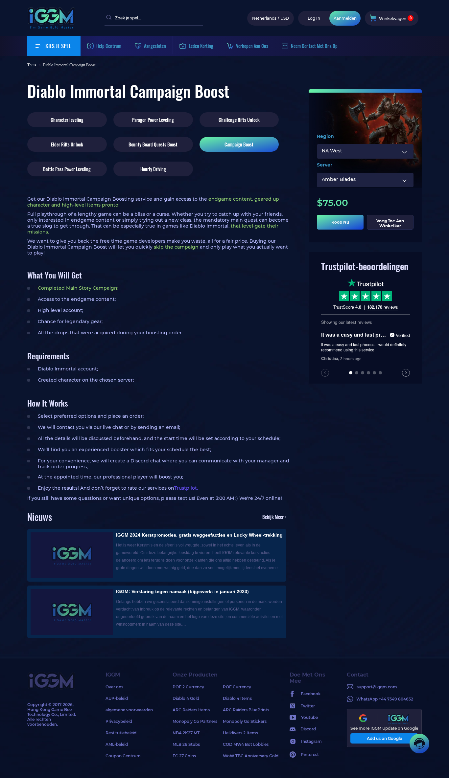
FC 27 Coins (184, 755)
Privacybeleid (119, 721)
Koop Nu (340, 222)
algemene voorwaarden (129, 709)
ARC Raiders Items (191, 709)
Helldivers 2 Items (240, 732)
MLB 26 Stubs (186, 744)
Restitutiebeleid (121, 732)
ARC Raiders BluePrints (246, 709)
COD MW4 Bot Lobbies (246, 744)
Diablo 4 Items (237, 698)
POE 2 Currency (188, 686)
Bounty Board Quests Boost (153, 144)
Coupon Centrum (123, 755)
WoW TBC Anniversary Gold (248, 755)
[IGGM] (51, 27)
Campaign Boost (239, 144)
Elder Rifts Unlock (67, 144)
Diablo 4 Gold (186, 698)
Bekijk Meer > (274, 516)
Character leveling (67, 119)
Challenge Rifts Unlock (239, 119)
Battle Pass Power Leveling (67, 169)
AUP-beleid (117, 698)
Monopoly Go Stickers (245, 721)
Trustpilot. (186, 488)
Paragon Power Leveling (153, 119)
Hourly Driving (153, 169)
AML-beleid (117, 744)
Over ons (114, 686)
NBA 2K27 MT (186, 732)
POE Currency (237, 686)
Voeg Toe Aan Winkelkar (390, 223)
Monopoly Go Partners (195, 721)
